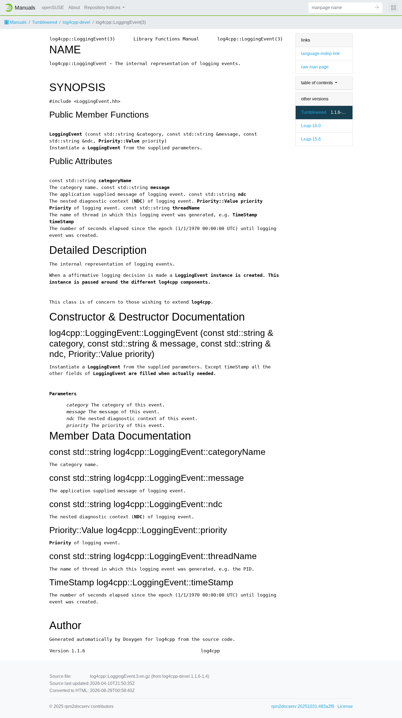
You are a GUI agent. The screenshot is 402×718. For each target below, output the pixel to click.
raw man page (315, 67)
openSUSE (53, 7)
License (345, 706)
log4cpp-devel (76, 22)
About (74, 7)
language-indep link (320, 53)
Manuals (18, 22)
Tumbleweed (44, 22)
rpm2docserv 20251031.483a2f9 (302, 706)
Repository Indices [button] (102, 7)
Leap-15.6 (311, 139)
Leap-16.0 (311, 125)
